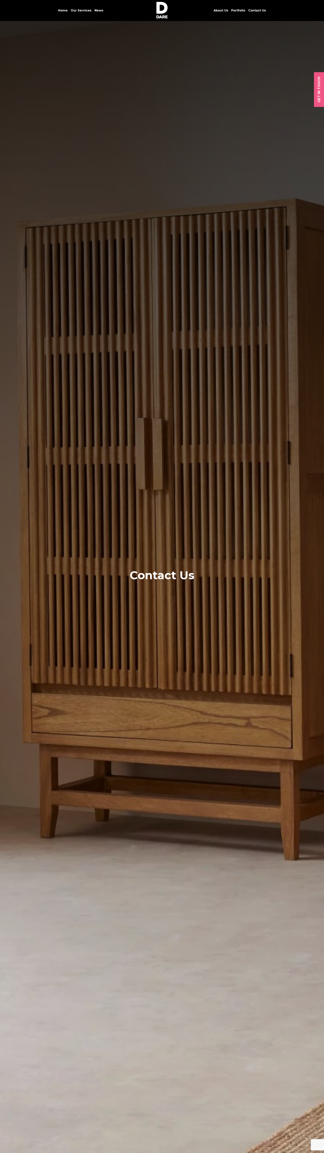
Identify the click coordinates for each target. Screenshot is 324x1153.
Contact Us (257, 10)
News (98, 10)
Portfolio (238, 10)
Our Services (81, 10)
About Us (221, 10)
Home (63, 10)
